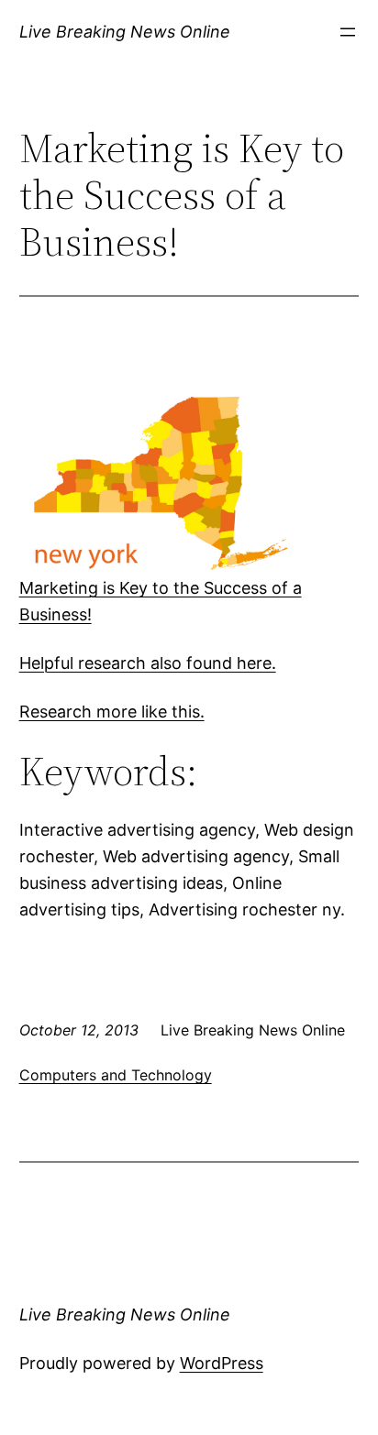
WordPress (221, 1363)
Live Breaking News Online (124, 31)
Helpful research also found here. (147, 663)
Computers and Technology (115, 1075)
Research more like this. (112, 711)
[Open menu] (348, 32)
